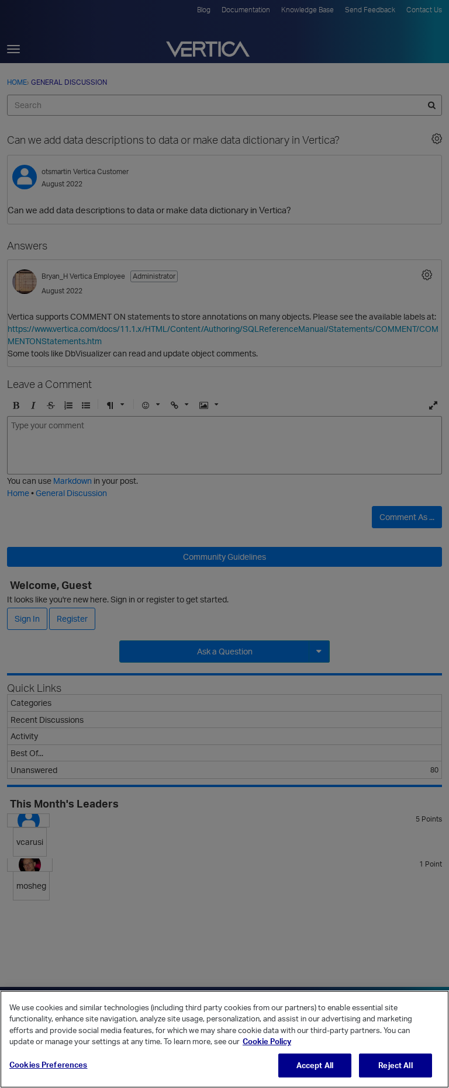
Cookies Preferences (48, 1064)
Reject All (395, 1065)
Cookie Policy (267, 1041)
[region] (224, 1039)
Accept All (314, 1065)
